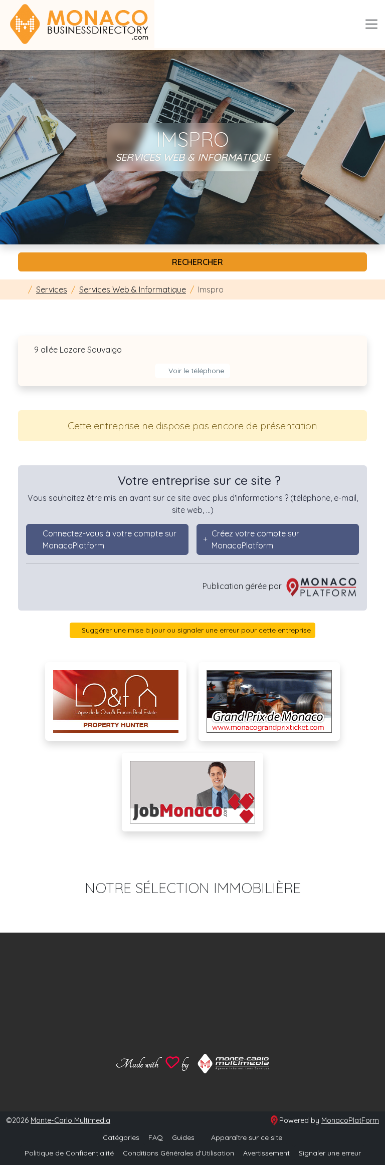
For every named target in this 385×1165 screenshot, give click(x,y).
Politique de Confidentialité (69, 1152)
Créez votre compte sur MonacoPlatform (255, 539)
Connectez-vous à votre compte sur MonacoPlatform (109, 539)
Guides (183, 1137)
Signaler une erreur (330, 1152)
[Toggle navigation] (371, 24)
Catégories (121, 1137)
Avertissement (266, 1152)
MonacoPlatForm (350, 1120)
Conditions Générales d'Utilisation (178, 1152)
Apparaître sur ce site (245, 1137)
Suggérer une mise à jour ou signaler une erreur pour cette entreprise (195, 630)
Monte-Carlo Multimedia (70, 1120)
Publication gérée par (243, 586)
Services (51, 289)
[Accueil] (21, 289)
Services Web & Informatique (132, 289)
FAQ (155, 1137)
